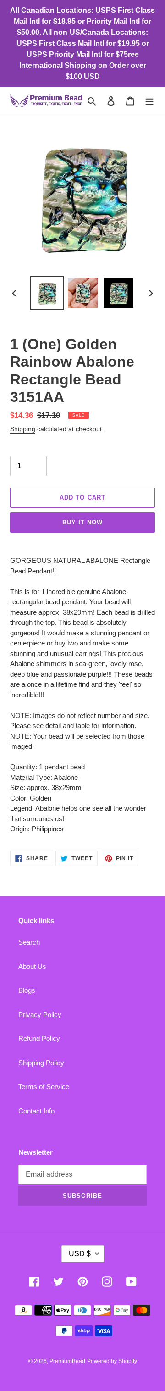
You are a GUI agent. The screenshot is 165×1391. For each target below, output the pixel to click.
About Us (32, 966)
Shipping (22, 429)
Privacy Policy (39, 1014)
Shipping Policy (41, 1063)
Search (29, 942)
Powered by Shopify (112, 1361)
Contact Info (36, 1111)
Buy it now (82, 522)
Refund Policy (39, 1038)
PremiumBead (67, 1361)
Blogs (26, 990)
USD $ (80, 1253)
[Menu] (149, 101)
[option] (47, 293)
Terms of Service (43, 1087)
